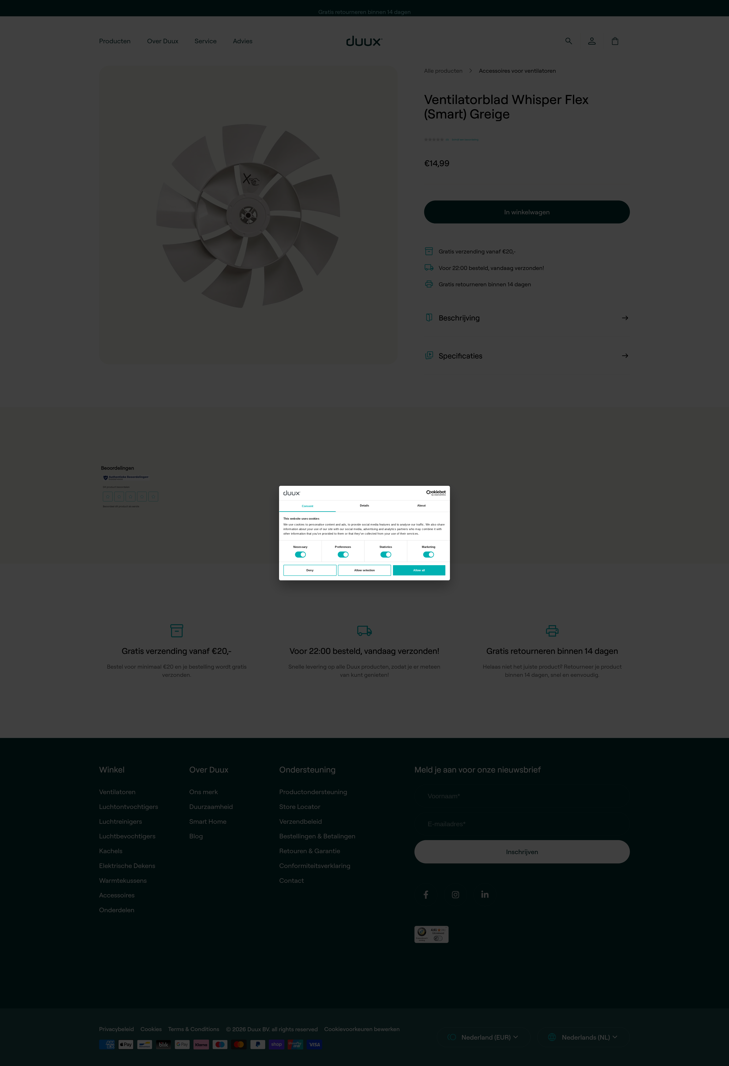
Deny (309, 570)
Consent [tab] (307, 506)
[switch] (343, 555)
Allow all (419, 570)
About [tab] (421, 505)
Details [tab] (364, 505)
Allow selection (364, 570)
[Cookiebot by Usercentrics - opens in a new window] (429, 493)
